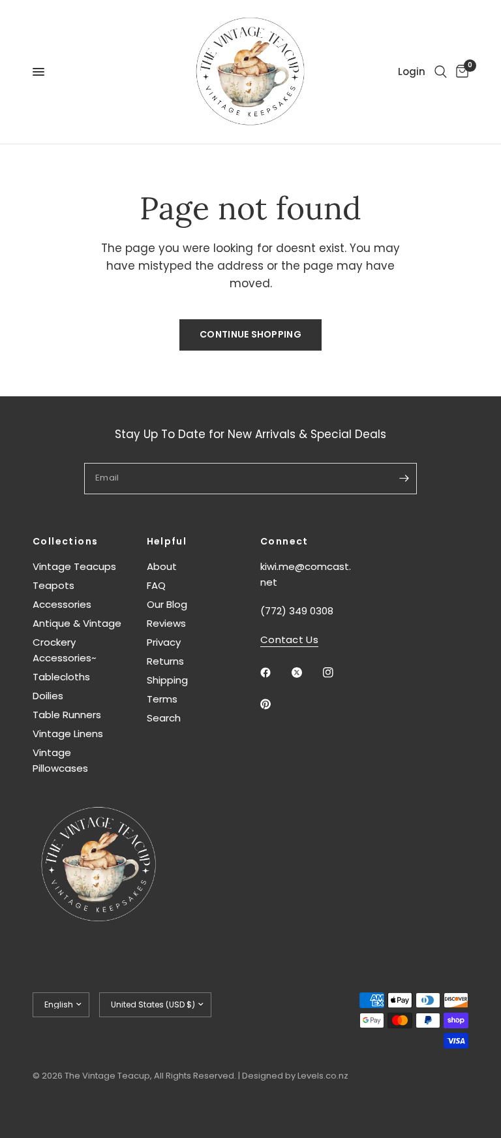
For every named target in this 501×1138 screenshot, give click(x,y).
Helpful (167, 541)
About (162, 566)
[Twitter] (306, 672)
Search (164, 718)
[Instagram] (337, 672)
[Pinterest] (274, 704)
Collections (65, 541)
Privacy (164, 642)
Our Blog (167, 604)
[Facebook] (274, 672)
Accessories (62, 604)
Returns (165, 661)
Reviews (166, 623)
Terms (162, 699)
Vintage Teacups (74, 566)
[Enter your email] (404, 478)
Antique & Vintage (77, 623)
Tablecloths (61, 677)
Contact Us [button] (289, 639)
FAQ (156, 585)
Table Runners (67, 714)
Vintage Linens (68, 733)
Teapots (53, 585)
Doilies (48, 696)
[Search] (440, 72)
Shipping (167, 680)
